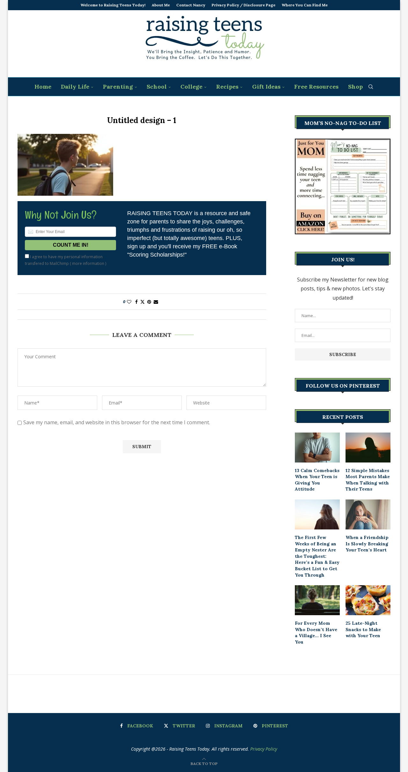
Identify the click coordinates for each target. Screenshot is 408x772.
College (191, 86)
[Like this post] (129, 302)
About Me (161, 5)
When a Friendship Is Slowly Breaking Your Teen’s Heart (367, 544)
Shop (355, 86)
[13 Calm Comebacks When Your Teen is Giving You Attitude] (317, 447)
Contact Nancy (190, 5)
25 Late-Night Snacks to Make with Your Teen (363, 629)
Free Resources (316, 86)
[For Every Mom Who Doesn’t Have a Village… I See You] (317, 600)
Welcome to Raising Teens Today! (113, 5)
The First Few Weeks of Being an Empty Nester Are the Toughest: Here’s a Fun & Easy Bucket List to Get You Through (317, 556)
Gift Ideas (266, 86)
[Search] (371, 86)
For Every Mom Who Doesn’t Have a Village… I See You (316, 632)
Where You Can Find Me (305, 5)
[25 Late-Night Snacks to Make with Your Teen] (368, 600)
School (157, 86)
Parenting (118, 86)
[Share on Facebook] (136, 302)
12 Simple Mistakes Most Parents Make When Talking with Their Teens (368, 480)
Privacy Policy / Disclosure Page (243, 5)
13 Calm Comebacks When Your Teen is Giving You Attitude (317, 480)
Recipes (227, 86)
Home (42, 86)
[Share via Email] (156, 302)
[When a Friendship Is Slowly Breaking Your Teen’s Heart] (368, 514)
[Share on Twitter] (142, 302)
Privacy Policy (263, 749)
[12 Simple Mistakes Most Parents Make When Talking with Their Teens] (368, 447)
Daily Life (75, 86)
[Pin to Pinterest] (149, 302)
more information (88, 263)
